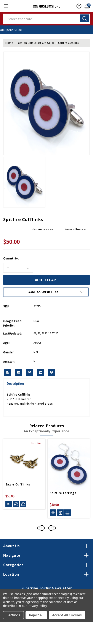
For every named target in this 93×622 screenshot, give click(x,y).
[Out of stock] (23, 504)
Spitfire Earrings (63, 493)
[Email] (18, 372)
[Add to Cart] (67, 512)
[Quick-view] (8, 504)
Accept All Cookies (67, 615)
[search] (84, 18)
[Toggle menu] (6, 6)
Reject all (36, 615)
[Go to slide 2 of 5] (52, 528)
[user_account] (78, 6)
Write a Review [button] (75, 229)
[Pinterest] (51, 372)
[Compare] (16, 504)
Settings (13, 615)
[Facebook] (7, 372)
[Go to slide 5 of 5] (40, 528)
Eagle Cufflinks (17, 484)
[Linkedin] (40, 372)
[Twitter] (29, 372)
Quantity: (11, 258)
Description (15, 384)
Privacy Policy (37, 606)
